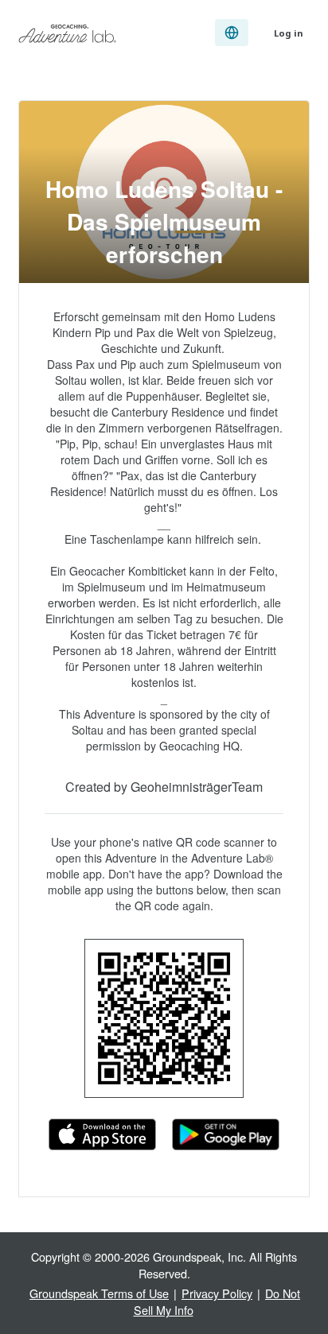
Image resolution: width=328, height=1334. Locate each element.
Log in (288, 33)
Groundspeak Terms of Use (99, 1293)
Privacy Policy (217, 1293)
